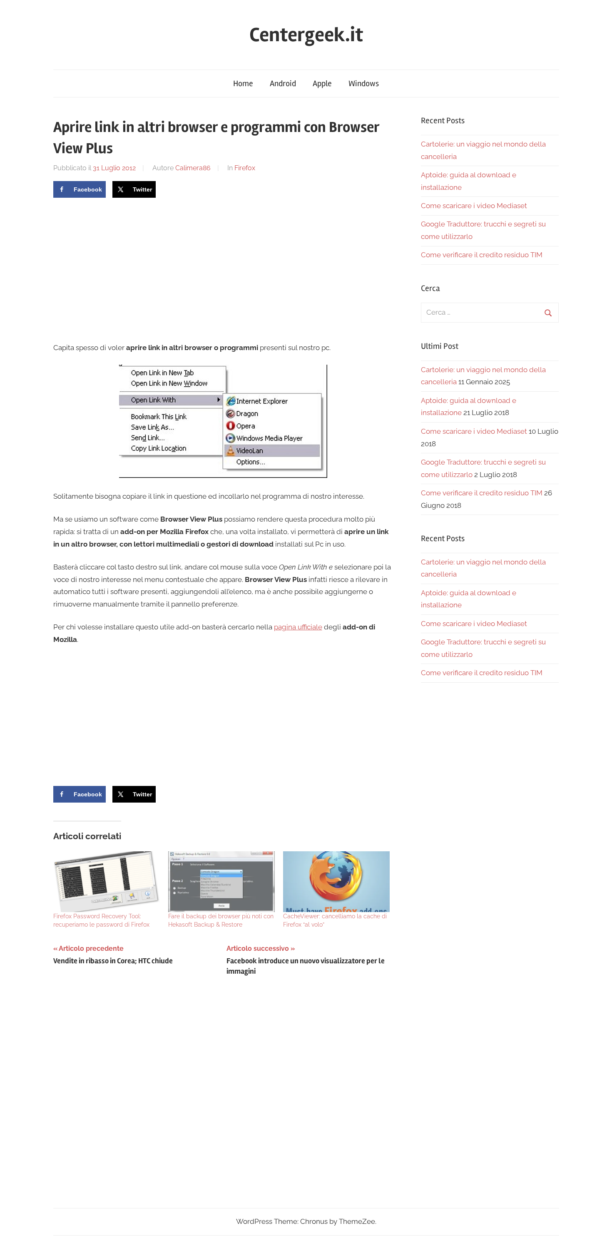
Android (283, 83)
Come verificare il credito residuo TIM (481, 255)
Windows (363, 83)
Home (243, 83)
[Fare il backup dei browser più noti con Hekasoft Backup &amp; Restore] (221, 881)
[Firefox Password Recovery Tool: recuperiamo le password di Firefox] (106, 881)
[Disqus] (223, 1100)
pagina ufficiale (298, 627)
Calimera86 (193, 168)
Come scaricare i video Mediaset (474, 205)
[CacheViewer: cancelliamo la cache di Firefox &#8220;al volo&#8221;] (336, 881)
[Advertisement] (123, 269)
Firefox (244, 168)
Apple (322, 83)
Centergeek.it (306, 34)
